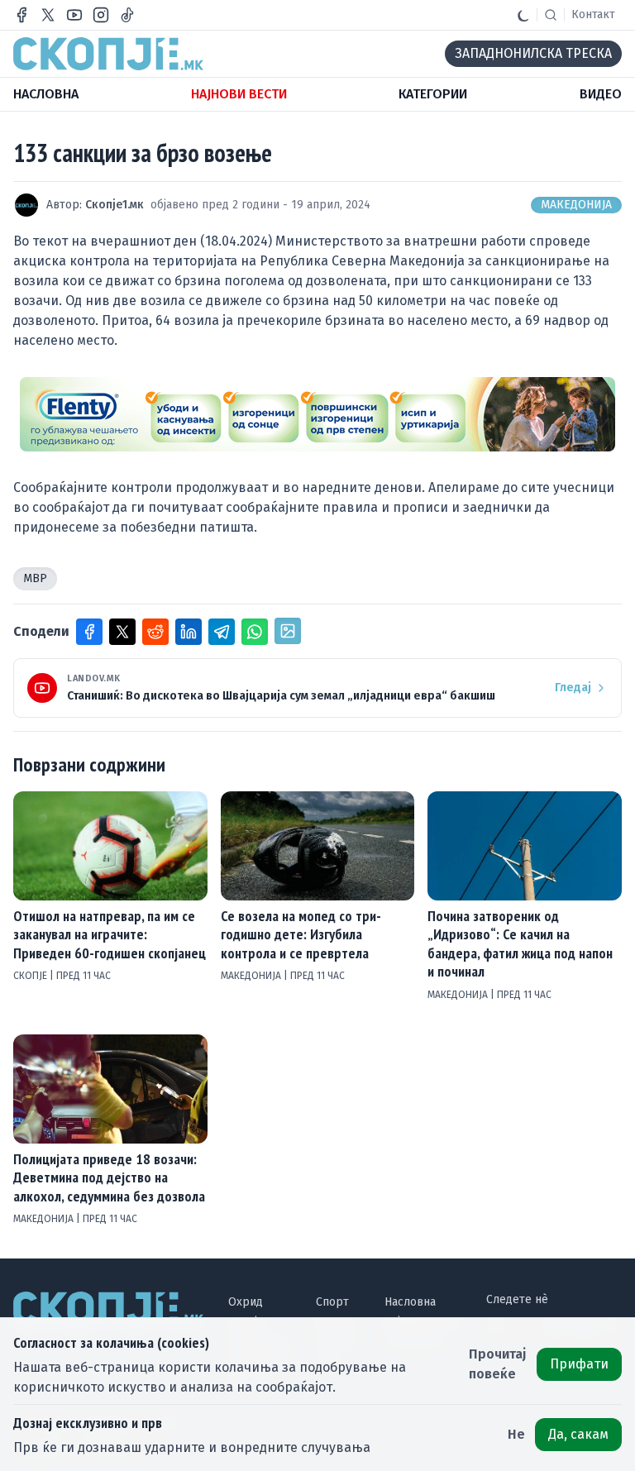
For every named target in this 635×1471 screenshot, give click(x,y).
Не (516, 1434)
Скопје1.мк (114, 205)
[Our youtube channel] (74, 15)
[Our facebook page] (21, 15)
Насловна (410, 1302)
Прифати (579, 1364)
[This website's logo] (108, 54)
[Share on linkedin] (188, 631)
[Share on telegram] (221, 631)
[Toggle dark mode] (523, 14)
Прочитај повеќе (498, 1364)
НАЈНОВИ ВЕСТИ (239, 94)
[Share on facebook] (89, 631)
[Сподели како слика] (288, 631)
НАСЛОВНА (46, 94)
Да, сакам (578, 1434)
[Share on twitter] (122, 631)
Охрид (245, 1302)
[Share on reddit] (155, 631)
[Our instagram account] (101, 15)
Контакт (593, 14)
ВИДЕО (601, 94)
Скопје (31, 975)
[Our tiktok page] (127, 15)
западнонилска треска (533, 53)
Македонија (576, 205)
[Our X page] (48, 15)
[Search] (550, 14)
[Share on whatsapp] (254, 631)
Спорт (332, 1302)
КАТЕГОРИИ (433, 94)
